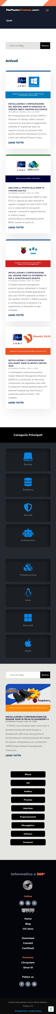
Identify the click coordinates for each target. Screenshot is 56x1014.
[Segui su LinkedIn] (34, 984)
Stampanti (28, 842)
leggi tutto (16, 142)
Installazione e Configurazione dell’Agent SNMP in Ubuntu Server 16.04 (27, 363)
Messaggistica (28, 825)
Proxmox (28, 800)
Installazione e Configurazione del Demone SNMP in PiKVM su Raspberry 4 (27, 718)
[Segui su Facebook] (21, 984)
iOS (28, 783)
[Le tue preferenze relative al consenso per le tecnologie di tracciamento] (51, 1009)
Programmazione (28, 817)
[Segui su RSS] (28, 903)
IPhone (28, 774)
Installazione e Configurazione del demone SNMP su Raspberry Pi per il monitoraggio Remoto (27, 275)
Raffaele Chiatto (18, 112)
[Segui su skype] (21, 903)
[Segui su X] (28, 984)
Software (28, 834)
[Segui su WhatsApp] (34, 903)
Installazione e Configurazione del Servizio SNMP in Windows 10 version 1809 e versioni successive (27, 107)
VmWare (28, 791)
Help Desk (28, 808)
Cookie (31, 1011)
